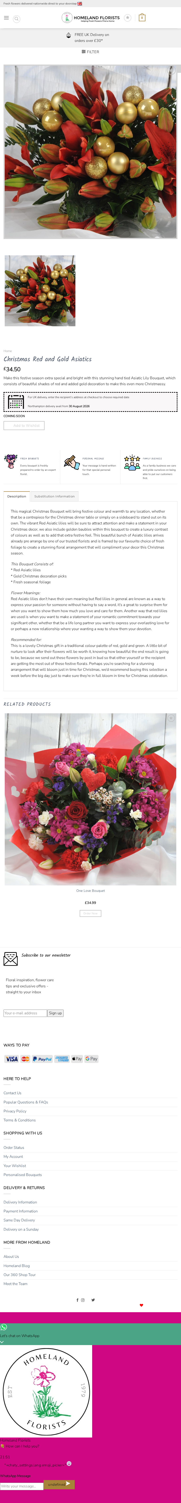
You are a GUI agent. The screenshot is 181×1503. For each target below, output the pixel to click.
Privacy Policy (15, 1111)
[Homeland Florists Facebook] (77, 1300)
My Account (13, 1156)
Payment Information (21, 1211)
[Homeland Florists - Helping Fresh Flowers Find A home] (90, 18)
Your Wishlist (15, 1165)
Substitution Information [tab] (54, 496)
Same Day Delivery (19, 1220)
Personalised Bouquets (23, 1174)
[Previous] (8, 243)
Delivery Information (20, 1202)
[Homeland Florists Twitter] (93, 1300)
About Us (11, 1256)
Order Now (90, 913)
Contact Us (12, 1093)
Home (8, 351)
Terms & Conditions (20, 1120)
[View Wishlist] (128, 18)
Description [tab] (16, 496)
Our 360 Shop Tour (20, 1274)
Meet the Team (15, 1283)
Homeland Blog (17, 1265)
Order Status (14, 1147)
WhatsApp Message (15, 1476)
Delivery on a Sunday (21, 1229)
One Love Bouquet (90, 891)
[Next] (20, 243)
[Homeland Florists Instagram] (83, 1300)
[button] (6, 18)
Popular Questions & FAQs (26, 1102)
